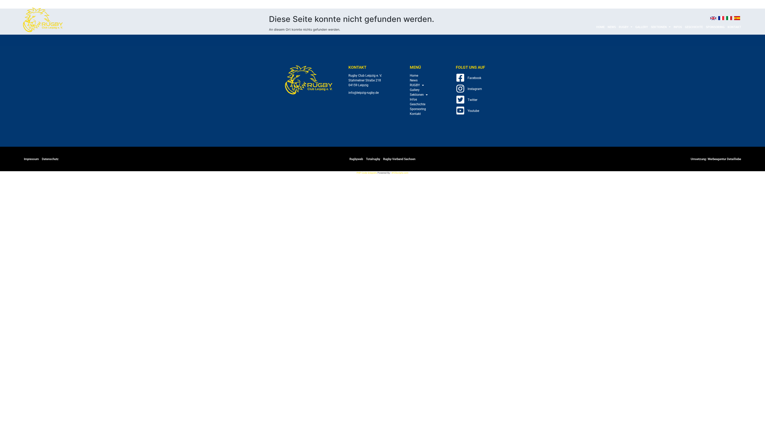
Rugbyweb (356, 159)
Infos (678, 27)
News (612, 27)
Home (600, 27)
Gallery (641, 27)
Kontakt (734, 27)
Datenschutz (50, 159)
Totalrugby (373, 159)
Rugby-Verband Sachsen (399, 159)
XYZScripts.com (400, 172)
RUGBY (624, 27)
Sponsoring (715, 27)
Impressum (31, 159)
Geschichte (694, 27)
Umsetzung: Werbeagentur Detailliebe (716, 159)
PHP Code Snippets (367, 172)
